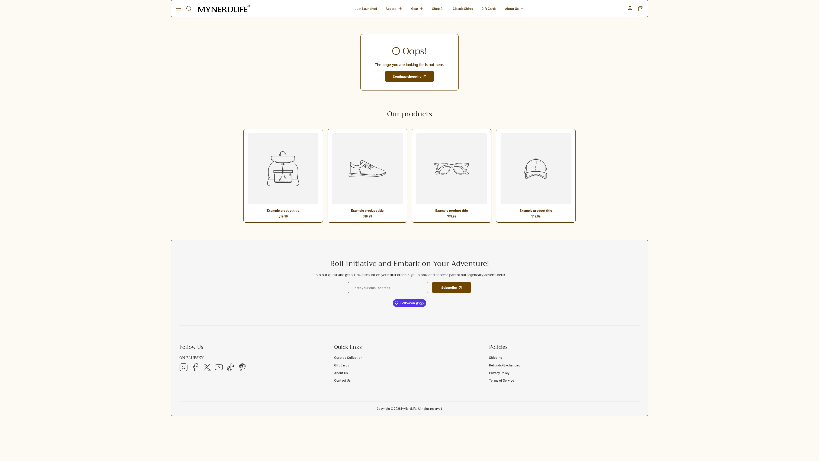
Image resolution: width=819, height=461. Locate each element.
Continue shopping (407, 76)
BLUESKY (195, 358)
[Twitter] (207, 367)
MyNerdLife (408, 408)
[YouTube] (219, 367)
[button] (394, 8)
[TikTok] (230, 367)
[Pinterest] (242, 367)
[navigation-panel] (178, 8)
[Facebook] (195, 367)
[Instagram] (183, 367)
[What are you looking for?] (189, 8)
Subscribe (449, 287)
